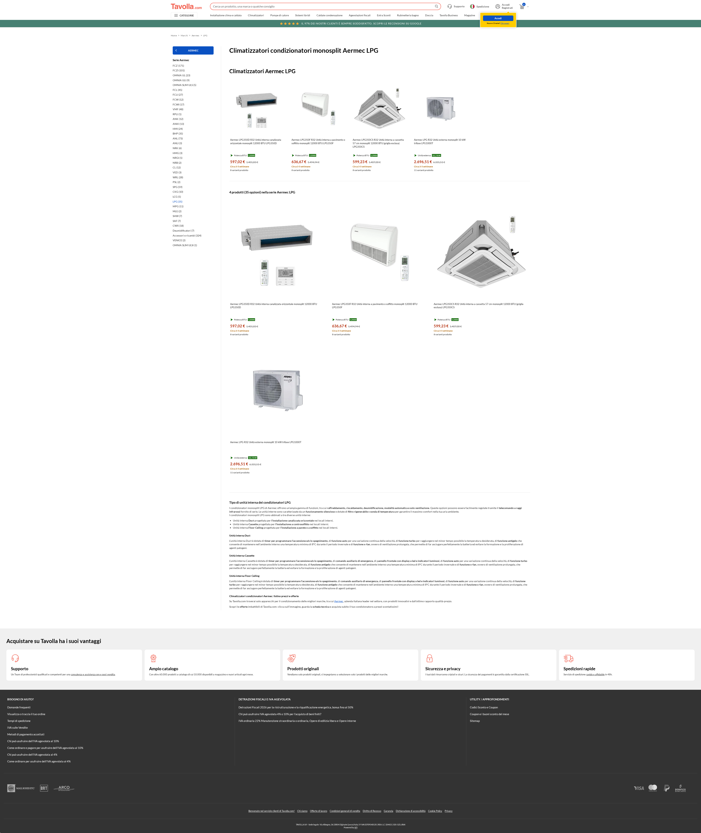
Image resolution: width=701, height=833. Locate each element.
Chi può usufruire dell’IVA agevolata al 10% (33, 741)
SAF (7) (177, 220)
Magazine (469, 15)
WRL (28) (178, 177)
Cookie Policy (435, 810)
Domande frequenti (18, 707)
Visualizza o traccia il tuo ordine (26, 714)
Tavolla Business (449, 15)
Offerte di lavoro (318, 810)
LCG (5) (177, 196)
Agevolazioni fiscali (360, 15)
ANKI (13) (178, 123)
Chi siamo (302, 810)
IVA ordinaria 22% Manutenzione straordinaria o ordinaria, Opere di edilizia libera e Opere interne (297, 720)
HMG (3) (177, 153)
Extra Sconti (384, 15)
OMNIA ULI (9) (181, 80)
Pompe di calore (279, 15)
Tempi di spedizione (18, 720)
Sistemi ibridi (302, 15)
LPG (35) (177, 201)
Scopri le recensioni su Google (361, 23)
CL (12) (177, 167)
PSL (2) (176, 182)
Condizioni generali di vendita (345, 810)
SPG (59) (177, 186)
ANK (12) (178, 118)
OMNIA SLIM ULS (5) (184, 84)
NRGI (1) (177, 157)
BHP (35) (178, 133)
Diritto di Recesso (372, 810)
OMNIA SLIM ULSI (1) (185, 245)
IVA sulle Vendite (17, 727)
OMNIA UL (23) (181, 75)
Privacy (449, 810)
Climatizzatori (256, 15)
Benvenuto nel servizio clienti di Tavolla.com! (271, 810)
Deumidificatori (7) (183, 230)
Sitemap (475, 720)
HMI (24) (178, 128)
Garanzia (388, 810)
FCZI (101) (179, 70)
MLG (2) (177, 211)
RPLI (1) (177, 114)
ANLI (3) (177, 143)
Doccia (429, 15)
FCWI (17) (178, 104)
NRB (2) (177, 162)
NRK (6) (177, 148)
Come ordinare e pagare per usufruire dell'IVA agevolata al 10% (45, 747)
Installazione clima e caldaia (226, 15)
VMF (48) (178, 109)
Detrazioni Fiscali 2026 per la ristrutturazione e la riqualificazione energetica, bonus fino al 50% (296, 707)
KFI (356, 827)
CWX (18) (178, 225)
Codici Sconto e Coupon (484, 707)
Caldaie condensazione (329, 15)
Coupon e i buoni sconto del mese (489, 714)
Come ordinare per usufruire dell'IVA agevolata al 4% (39, 761)
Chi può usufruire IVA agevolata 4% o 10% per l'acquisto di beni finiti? (280, 714)
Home (174, 35)
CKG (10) (178, 191)
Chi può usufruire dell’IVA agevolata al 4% (32, 754)
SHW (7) (177, 216)
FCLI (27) (178, 94)
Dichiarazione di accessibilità (411, 810)
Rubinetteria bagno (408, 15)
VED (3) (177, 172)
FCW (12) (178, 99)
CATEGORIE (187, 15)
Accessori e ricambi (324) (187, 235)
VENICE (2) (179, 240)
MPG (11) (178, 206)
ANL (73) (178, 138)
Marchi (485, 15)
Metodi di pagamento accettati (25, 734)
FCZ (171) (178, 65)
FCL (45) (177, 89)
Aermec (195, 35)
